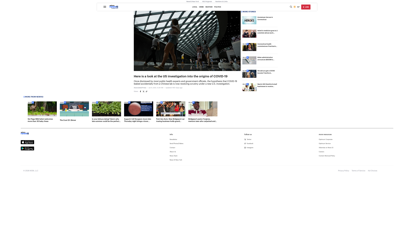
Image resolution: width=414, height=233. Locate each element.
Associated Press (140, 88)
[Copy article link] (146, 91)
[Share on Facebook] (140, 91)
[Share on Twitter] (143, 91)
